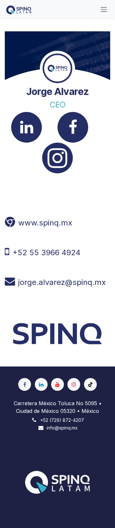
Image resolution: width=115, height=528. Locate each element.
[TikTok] (90, 384)
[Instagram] (73, 384)
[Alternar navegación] (103, 9)
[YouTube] (57, 384)
